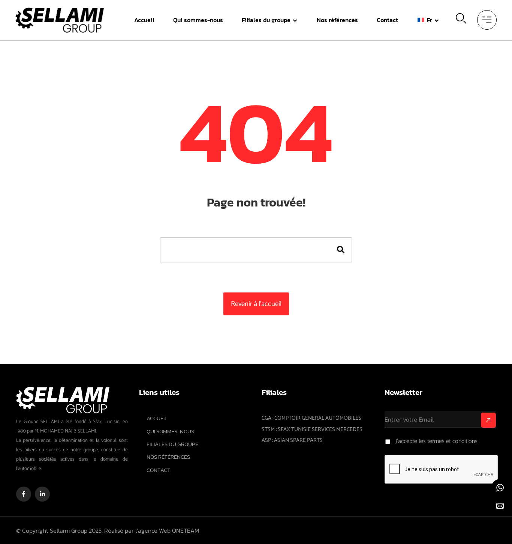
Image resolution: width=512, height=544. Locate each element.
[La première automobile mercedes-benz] (60, 20)
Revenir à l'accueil (256, 304)
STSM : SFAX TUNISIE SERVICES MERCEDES (312, 429)
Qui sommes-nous (170, 431)
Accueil (157, 418)
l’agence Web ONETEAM (167, 530)
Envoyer (488, 420)
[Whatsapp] (499, 488)
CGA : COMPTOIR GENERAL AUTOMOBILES (311, 418)
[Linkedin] (42, 494)
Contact (159, 470)
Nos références (168, 457)
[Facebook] (23, 494)
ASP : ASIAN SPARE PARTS (292, 440)
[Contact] (499, 506)
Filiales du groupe (172, 444)
